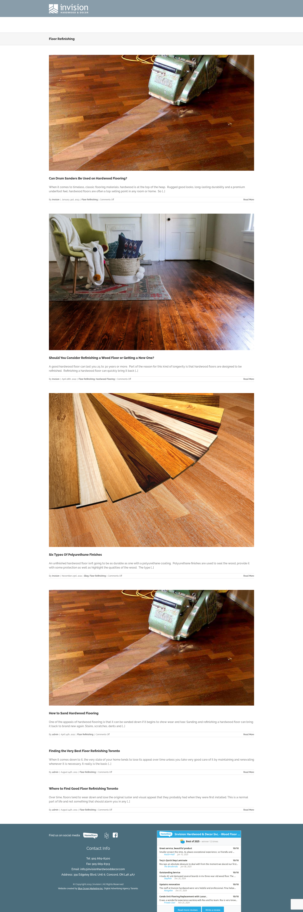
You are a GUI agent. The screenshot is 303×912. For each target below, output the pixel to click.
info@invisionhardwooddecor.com (102, 869)
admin (55, 734)
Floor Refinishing (90, 199)
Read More (248, 199)
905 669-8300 (100, 858)
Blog (86, 576)
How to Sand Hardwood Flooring (74, 713)
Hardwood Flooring (105, 379)
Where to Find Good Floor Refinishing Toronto (83, 788)
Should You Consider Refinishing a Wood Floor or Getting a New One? (101, 358)
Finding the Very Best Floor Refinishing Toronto (84, 751)
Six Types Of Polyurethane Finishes (75, 554)
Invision (55, 199)
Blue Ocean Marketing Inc (90, 888)
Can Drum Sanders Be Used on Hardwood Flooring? (88, 178)
